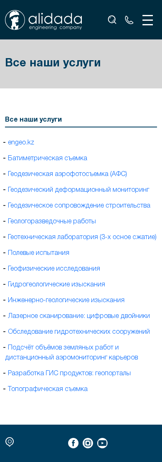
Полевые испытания (38, 253)
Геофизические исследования (54, 269)
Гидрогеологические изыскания (56, 285)
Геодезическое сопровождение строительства (79, 206)
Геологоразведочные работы (52, 222)
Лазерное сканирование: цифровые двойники (79, 316)
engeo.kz (21, 143)
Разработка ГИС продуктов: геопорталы (69, 373)
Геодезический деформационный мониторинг (78, 190)
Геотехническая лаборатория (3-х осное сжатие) (82, 237)
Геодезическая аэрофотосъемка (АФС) (67, 174)
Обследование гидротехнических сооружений (79, 332)
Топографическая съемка (48, 389)
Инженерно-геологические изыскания (66, 300)
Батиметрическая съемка (47, 158)
